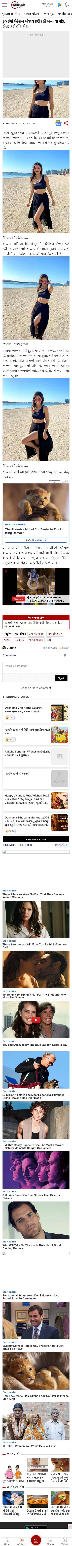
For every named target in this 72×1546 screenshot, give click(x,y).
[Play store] (60, 4)
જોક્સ (7, 640)
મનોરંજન (19, 640)
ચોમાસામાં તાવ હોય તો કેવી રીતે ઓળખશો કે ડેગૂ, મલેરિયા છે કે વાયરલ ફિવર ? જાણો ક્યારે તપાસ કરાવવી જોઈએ (13, 1511)
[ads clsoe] (70, 1526)
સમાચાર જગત (36, 634)
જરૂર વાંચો (13, 1454)
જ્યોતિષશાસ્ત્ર (55, 634)
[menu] (5, 5)
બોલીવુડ (49, 13)
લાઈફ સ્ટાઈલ (36, 640)
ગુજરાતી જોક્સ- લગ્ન (13, 1481)
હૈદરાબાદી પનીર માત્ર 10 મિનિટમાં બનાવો (37, 1512)
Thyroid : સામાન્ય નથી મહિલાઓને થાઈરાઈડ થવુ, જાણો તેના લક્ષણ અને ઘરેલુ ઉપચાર (37, 1477)
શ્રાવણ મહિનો (32, 13)
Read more (18, 599)
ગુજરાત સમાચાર (11, 13)
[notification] (66, 4)
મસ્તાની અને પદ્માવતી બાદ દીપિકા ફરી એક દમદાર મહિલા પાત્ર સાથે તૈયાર (33, 624)
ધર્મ (49, 640)
